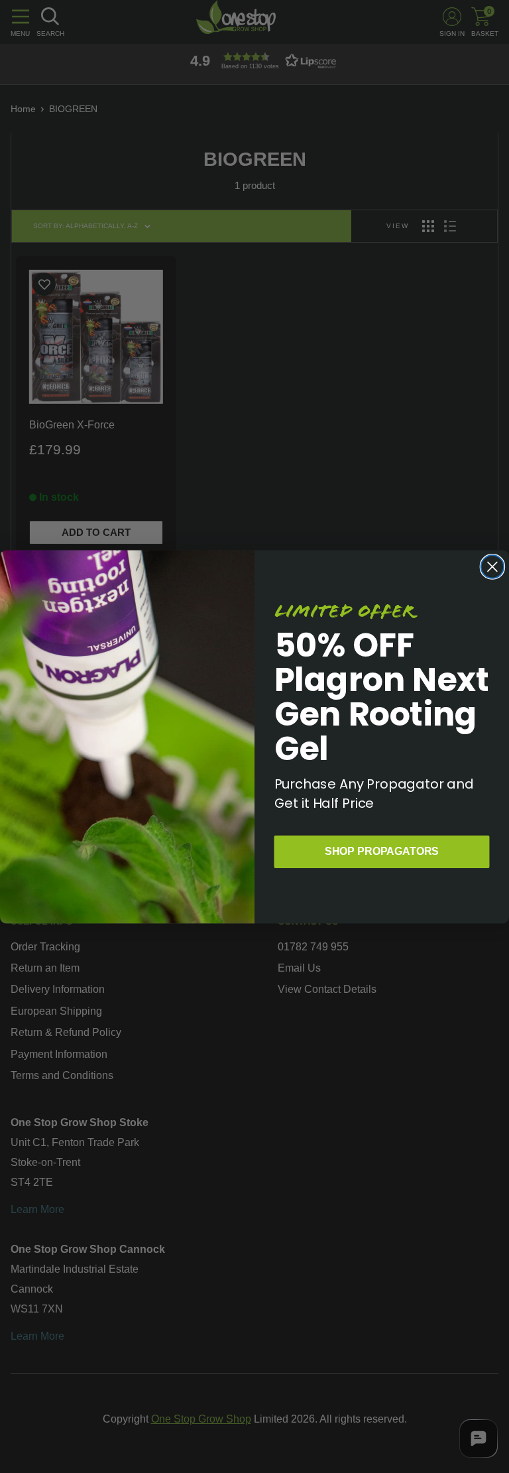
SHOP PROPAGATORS (382, 850)
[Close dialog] (492, 566)
